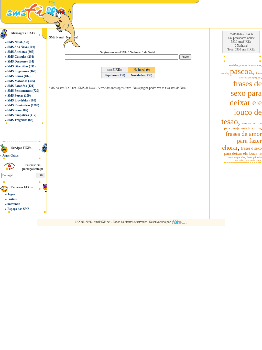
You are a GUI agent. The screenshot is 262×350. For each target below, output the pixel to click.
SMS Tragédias (17, 120)
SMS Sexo (14, 110)
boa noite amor (253, 160)
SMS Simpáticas (18, 115)
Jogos (11, 194)
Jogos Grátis (10, 155)
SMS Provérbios (18, 100)
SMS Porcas (15, 95)
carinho (224, 73)
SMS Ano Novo (17, 47)
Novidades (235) (141, 75)
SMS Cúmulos (17, 56)
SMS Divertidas (17, 66)
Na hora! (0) (142, 69)
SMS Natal (14, 42)
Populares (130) (115, 75)
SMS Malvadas (17, 81)
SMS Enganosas (18, 71)
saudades (233, 65)
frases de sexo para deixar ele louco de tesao (241, 102)
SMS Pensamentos (19, 90)
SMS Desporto (17, 61)
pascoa (241, 71)
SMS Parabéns (17, 86)
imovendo (13, 204)
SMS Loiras (15, 76)
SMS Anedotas (17, 52)
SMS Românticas (18, 105)
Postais (12, 199)
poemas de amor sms (250, 65)
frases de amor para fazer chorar (242, 140)
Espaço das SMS (18, 209)
